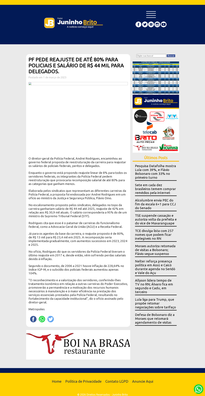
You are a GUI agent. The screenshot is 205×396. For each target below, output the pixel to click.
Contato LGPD (116, 381)
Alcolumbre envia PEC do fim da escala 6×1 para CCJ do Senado (155, 204)
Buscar (171, 56)
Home (57, 381)
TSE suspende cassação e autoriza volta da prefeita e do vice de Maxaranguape (156, 219)
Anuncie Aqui (142, 381)
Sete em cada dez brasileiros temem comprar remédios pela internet (155, 189)
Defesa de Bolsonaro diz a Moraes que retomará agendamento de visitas (155, 318)
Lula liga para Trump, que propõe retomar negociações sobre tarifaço (155, 303)
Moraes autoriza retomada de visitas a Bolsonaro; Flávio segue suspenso (155, 250)
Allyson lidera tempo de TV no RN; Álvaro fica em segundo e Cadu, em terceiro (154, 286)
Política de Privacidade (83, 381)
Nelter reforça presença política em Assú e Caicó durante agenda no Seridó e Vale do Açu (155, 267)
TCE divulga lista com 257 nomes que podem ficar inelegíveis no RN (154, 234)
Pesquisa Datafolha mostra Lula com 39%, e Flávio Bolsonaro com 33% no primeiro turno (155, 171)
